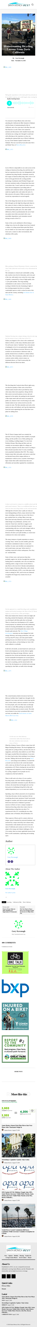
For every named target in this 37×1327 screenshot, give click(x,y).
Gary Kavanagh (19, 58)
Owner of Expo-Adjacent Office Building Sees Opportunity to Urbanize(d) (10, 910)
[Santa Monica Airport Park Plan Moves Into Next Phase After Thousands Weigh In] (18, 1111)
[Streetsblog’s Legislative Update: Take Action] (18, 1145)
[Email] (9, 861)
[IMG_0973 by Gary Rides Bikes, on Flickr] (20, 374)
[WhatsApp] (24, 1076)
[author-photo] (3, 1130)
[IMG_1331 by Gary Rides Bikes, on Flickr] (20, 727)
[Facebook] (12, 1076)
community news (7, 1314)
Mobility (4, 1305)
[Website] (12, 861)
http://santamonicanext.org (18, 934)
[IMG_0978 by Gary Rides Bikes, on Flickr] (20, 423)
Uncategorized (18, 42)
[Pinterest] (20, 1076)
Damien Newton (8, 1130)
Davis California (27, 902)
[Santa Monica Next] (19, 4)
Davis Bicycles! (21, 145)
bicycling (9, 902)
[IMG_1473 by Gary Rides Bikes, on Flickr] (20, 156)
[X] (16, 1076)
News (3, 1300)
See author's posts (10, 892)
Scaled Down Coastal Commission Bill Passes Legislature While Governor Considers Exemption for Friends (18, 1231)
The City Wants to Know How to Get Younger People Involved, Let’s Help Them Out (27, 911)
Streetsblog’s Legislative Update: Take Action (15, 1159)
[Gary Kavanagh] (18, 924)
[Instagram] (9, 1276)
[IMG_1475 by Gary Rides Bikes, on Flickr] (20, 681)
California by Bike (17, 902)
